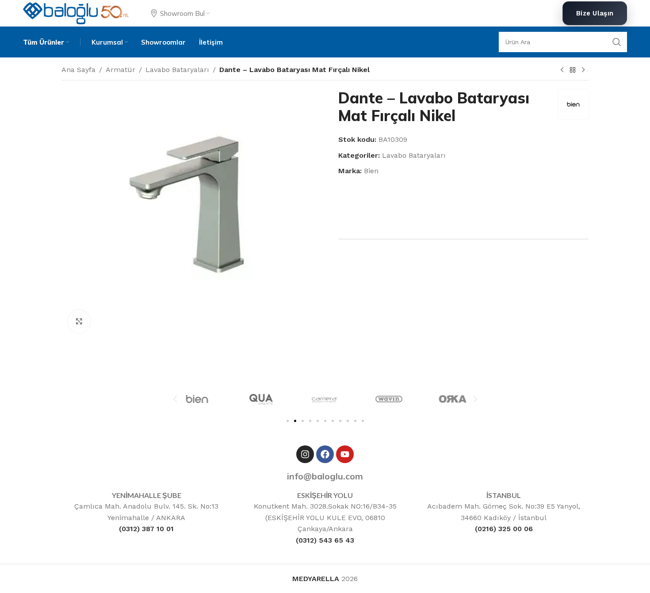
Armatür (120, 69)
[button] (175, 399)
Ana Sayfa (78, 69)
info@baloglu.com (325, 476)
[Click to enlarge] (79, 321)
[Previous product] (562, 70)
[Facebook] (325, 454)
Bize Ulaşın (594, 13)
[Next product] (583, 70)
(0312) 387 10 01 (146, 529)
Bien (371, 171)
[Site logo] (76, 12)
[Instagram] (305, 454)
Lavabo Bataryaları (177, 69)
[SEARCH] (617, 42)
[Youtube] (345, 454)
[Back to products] (572, 70)
